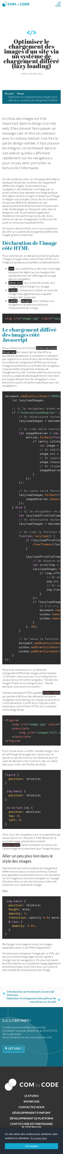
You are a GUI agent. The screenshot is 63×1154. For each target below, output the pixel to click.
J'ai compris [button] (31, 1146)
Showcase (32, 1101)
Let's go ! (15, 1048)
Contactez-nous (31, 1107)
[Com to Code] (15, 4)
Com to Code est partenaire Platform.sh (31, 1125)
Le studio (31, 1095)
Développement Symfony (31, 1112)
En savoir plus (39, 1138)
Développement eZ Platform (31, 1118)
